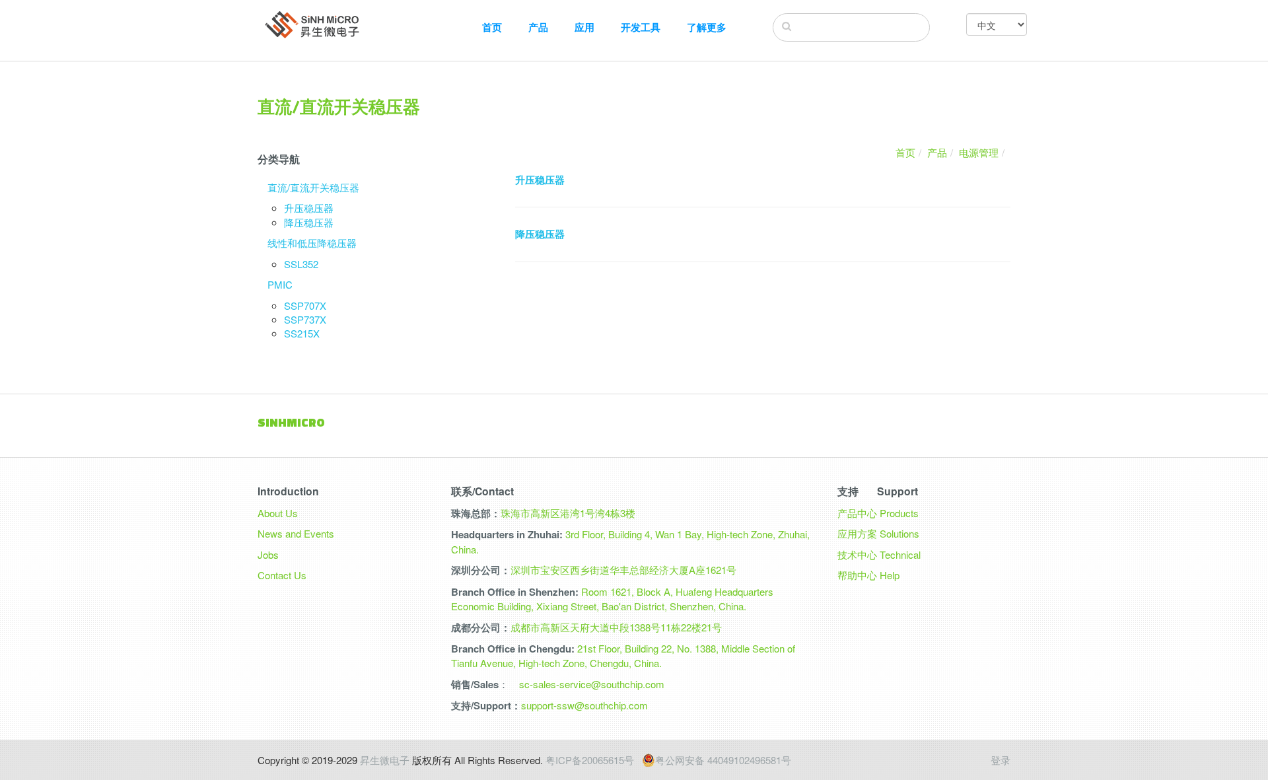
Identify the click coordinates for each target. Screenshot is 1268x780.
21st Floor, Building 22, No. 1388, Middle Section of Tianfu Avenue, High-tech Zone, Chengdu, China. (623, 655)
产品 (538, 27)
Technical (900, 554)
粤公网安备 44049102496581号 (723, 760)
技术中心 (857, 554)
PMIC (280, 284)
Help (889, 575)
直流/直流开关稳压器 (313, 187)
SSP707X (305, 305)
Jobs (268, 554)
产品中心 (857, 513)
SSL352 (301, 264)
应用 (584, 27)
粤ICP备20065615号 (590, 760)
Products (899, 513)
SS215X (302, 333)
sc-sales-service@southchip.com (591, 684)
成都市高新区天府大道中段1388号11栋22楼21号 (616, 627)
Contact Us (282, 575)
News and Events (296, 533)
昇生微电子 (384, 760)
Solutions (899, 533)
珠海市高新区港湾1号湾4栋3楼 (568, 513)
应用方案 (857, 533)
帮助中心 (857, 575)
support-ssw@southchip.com (584, 705)
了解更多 (706, 27)
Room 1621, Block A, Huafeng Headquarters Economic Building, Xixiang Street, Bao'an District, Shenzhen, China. (612, 599)
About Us (278, 513)
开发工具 (640, 27)
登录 (1000, 760)
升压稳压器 (309, 208)
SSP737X (305, 319)
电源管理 (979, 152)
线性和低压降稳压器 (312, 243)
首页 (492, 27)
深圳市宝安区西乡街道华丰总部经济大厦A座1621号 (623, 570)
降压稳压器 (309, 222)
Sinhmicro (291, 422)
